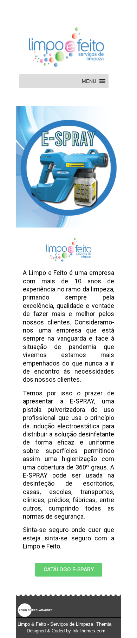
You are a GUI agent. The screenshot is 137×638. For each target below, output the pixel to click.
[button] (89, 81)
